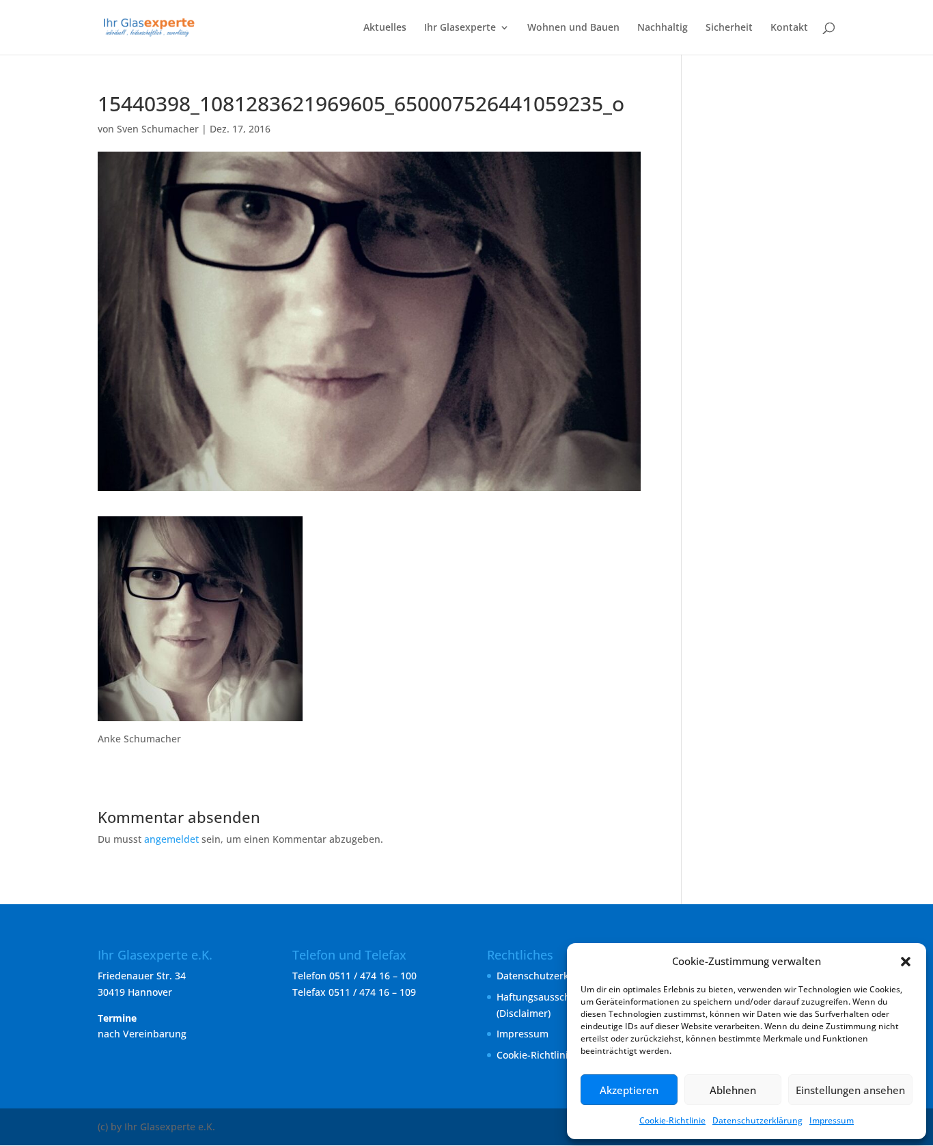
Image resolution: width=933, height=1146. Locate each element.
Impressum (831, 1120)
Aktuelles (384, 28)
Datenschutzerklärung (757, 1120)
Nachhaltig (662, 28)
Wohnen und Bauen (573, 28)
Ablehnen (733, 1090)
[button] (906, 961)
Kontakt (789, 28)
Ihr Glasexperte (460, 28)
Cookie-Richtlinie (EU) (545, 1054)
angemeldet (171, 839)
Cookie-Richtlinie (672, 1120)
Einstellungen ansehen (850, 1090)
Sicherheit (729, 28)
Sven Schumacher (158, 128)
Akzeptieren (629, 1090)
